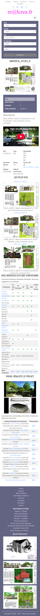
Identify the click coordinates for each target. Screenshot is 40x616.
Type (5, 23)
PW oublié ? (21, 503)
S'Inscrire (32, 2)
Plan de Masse (6, 296)
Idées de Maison (21, 493)
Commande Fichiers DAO (20, 528)
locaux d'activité (16, 437)
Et (4, 46)
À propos (8, 2)
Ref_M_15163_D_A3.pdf (31, 167)
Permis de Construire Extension (21, 523)
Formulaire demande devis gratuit (15, 480)
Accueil (21, 488)
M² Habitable (7, 41)
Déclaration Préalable (21, 516)
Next (33, 74)
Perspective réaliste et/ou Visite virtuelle (21, 526)
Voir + (13, 372)
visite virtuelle (13, 439)
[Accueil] (20, 12)
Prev (7, 89)
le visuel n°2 (12, 473)
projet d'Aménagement (16, 448)
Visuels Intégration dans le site (5, 330)
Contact (15, 2)
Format (6, 29)
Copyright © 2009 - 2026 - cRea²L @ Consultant (20, 614)
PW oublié (20, 4)
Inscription (21, 500)
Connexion (23, 2)
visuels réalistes (15, 424)
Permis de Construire (21, 521)
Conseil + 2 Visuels (21, 511)
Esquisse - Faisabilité (21, 518)
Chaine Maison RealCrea (21, 496)
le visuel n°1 (12, 466)
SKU (5, 35)
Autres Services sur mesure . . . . (20, 530)
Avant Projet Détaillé (20, 514)
